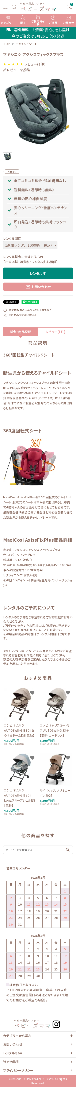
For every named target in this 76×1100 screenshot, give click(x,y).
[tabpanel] (38, 112)
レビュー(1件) (55, 331)
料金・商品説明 (20, 331)
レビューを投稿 (18, 70)
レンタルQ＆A (12, 1053)
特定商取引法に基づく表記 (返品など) (28, 310)
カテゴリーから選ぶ (17, 1035)
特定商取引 (11, 1061)
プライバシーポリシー (18, 1070)
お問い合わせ (38, 286)
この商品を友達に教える (20, 315)
